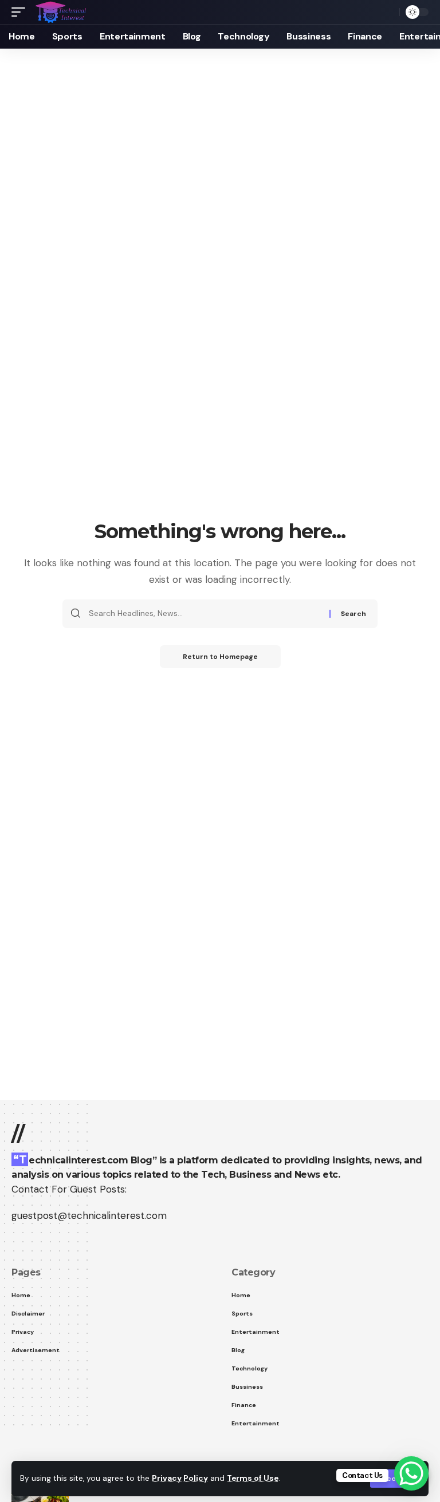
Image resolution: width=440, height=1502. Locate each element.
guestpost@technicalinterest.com (89, 1215)
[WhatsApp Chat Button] (411, 1473)
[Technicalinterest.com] (60, 12)
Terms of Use (252, 1478)
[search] (387, 12)
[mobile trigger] (21, 12)
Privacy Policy (180, 1478)
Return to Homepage (220, 656)
